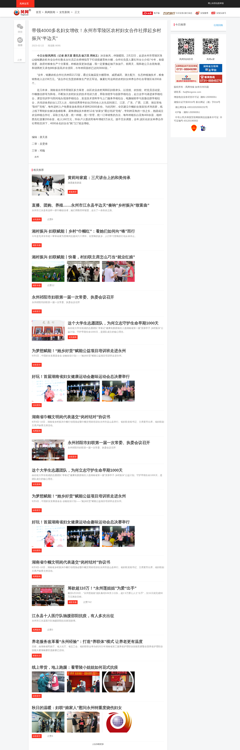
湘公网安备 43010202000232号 (191, 107)
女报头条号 (221, 13)
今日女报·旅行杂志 (183, 13)
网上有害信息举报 (216, 3)
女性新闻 (64, 12)
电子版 (156, 13)
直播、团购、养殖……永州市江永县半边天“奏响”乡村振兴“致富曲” (90, 205)
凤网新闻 (50, 12)
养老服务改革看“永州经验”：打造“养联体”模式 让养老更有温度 (87, 641)
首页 (38, 12)
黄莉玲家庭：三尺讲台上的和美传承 (99, 177)
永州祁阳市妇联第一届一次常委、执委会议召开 (73, 297)
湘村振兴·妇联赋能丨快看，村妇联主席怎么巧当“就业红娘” (83, 257)
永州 (36, 157)
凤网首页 (25, 3)
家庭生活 (37, 655)
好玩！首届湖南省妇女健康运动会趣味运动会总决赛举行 (81, 376)
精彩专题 (37, 245)
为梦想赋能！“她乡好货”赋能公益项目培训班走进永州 (79, 350)
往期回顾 (218, 25)
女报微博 (204, 13)
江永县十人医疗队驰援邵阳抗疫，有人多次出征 (73, 615)
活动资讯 (37, 405)
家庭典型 (73, 192)
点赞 (19, 55)
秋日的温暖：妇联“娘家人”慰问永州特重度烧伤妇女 (77, 707)
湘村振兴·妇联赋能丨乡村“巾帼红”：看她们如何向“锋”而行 (83, 231)
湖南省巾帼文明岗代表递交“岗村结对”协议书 (71, 417)
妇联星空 (37, 311)
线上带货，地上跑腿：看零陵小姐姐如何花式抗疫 (75, 667)
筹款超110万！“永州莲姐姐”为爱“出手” (102, 588)
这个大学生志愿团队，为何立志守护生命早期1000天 (113, 323)
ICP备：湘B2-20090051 (187, 112)
